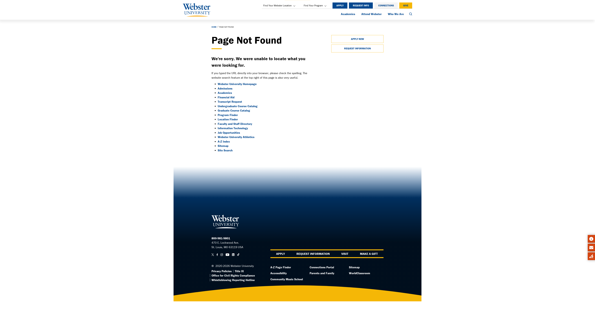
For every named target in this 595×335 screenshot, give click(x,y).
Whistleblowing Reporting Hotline (233, 280)
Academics (348, 14)
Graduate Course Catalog (234, 110)
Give (405, 5)
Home (214, 27)
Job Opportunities (229, 132)
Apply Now (357, 38)
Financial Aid (226, 97)
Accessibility (278, 273)
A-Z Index (224, 141)
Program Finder (228, 115)
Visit (344, 254)
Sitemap (223, 146)
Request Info (361, 5)
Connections (386, 5)
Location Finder (228, 119)
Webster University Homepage (237, 84)
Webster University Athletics (236, 137)
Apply (340, 5)
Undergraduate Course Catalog (238, 106)
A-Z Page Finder (280, 267)
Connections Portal (322, 267)
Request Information (357, 48)
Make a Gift (369, 254)
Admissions (225, 88)
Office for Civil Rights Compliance (233, 275)
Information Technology (233, 128)
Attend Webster (371, 14)
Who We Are (396, 14)
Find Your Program (313, 5)
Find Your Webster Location (277, 5)
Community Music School (286, 279)
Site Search (225, 150)
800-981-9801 (221, 238)
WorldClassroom (359, 273)
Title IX (239, 271)
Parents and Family (322, 273)
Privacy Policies (222, 271)
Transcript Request (230, 101)
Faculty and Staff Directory (235, 124)
